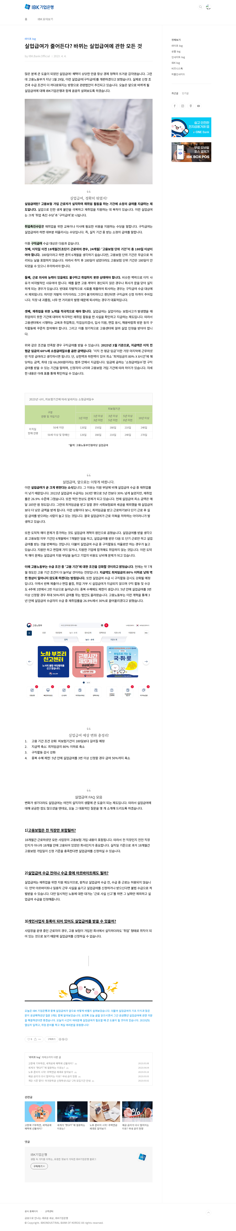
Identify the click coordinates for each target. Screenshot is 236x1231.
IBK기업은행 (39, 1154)
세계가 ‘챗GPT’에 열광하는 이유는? (46, 1067)
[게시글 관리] (39, 1039)
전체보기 (176, 39)
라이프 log (34, 1057)
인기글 (185, 93)
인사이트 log (178, 57)
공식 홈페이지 (31, 1211)
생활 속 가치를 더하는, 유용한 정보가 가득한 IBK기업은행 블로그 (63, 1159)
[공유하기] (35, 1039)
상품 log (176, 51)
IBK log (176, 62)
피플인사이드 (178, 74)
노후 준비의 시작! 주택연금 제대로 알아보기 (50, 1072)
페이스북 (175, 106)
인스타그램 (183, 106)
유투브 (198, 106)
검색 (200, 7)
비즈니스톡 (177, 68)
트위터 (190, 106)
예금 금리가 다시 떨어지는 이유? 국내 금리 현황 (52, 1076)
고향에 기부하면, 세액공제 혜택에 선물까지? (50, 1063)
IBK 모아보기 (45, 19)
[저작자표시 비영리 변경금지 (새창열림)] (63, 1039)
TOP (208, 1212)
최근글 (175, 93)
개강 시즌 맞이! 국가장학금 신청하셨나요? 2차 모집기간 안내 (59, 1080)
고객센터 (49, 1211)
